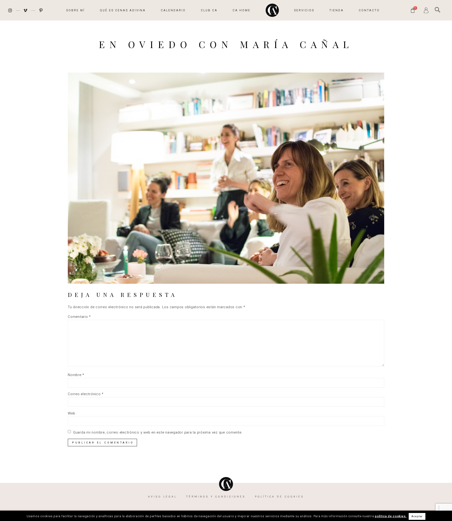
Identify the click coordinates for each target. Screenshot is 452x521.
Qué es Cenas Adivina (123, 10)
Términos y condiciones (216, 496)
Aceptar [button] (417, 516)
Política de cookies (279, 496)
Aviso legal (162, 496)
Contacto (369, 10)
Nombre (76, 375)
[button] (437, 9)
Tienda (336, 10)
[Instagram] (10, 10)
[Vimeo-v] (25, 10)
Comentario (79, 317)
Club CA (209, 10)
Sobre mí (75, 10)
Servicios (304, 10)
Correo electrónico (86, 394)
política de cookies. (391, 516)
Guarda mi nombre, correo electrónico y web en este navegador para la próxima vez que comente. (158, 432)
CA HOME (241, 10)
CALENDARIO (173, 10)
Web (71, 413)
